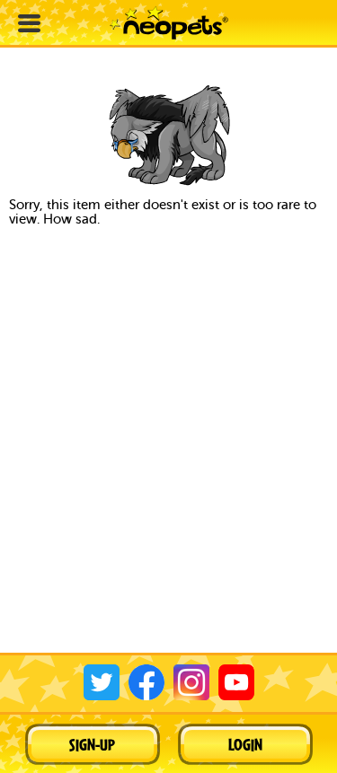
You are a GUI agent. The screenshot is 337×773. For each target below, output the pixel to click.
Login (245, 744)
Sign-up (92, 744)
